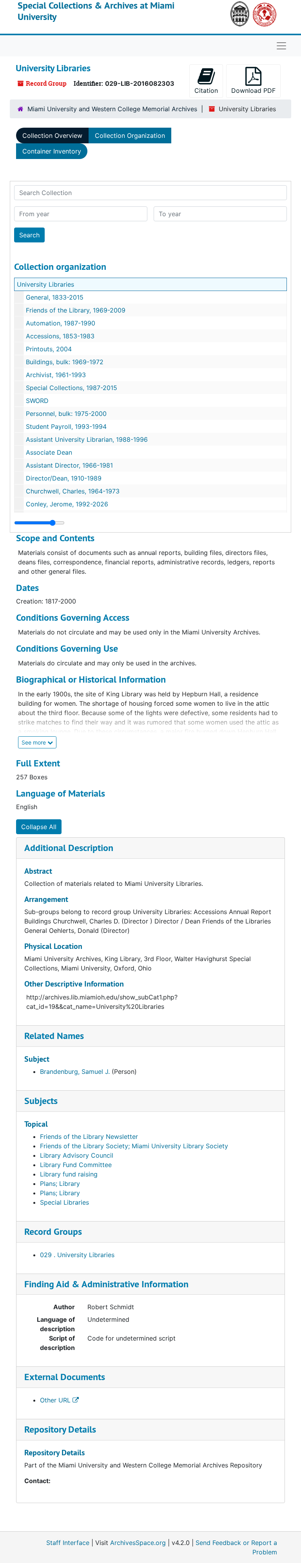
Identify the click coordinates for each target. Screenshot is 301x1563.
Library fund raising (69, 1174)
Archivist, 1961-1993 (56, 375)
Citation (206, 90)
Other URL (56, 1400)
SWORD (37, 401)
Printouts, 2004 (49, 349)
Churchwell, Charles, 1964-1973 (73, 491)
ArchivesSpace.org (138, 1543)
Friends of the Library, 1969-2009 (75, 310)
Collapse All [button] (38, 827)
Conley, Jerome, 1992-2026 (67, 504)
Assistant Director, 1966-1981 (69, 465)
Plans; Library (60, 1183)
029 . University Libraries (77, 1255)
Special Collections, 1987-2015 (71, 388)
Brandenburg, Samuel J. (75, 1071)
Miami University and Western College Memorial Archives (112, 109)
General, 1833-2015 (54, 297)
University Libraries (45, 284)
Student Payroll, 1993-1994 (66, 426)
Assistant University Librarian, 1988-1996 (87, 439)
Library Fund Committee (76, 1165)
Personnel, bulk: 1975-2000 (66, 413)
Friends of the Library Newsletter (89, 1136)
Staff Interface (67, 1543)
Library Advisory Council (76, 1155)
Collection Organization (130, 135)
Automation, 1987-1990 (60, 323)
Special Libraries (64, 1202)
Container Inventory (51, 151)
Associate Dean (49, 452)
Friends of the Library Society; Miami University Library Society (134, 1146)
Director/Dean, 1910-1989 (64, 478)
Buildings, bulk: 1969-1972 (64, 362)
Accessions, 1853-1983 (60, 336)
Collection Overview (52, 135)
